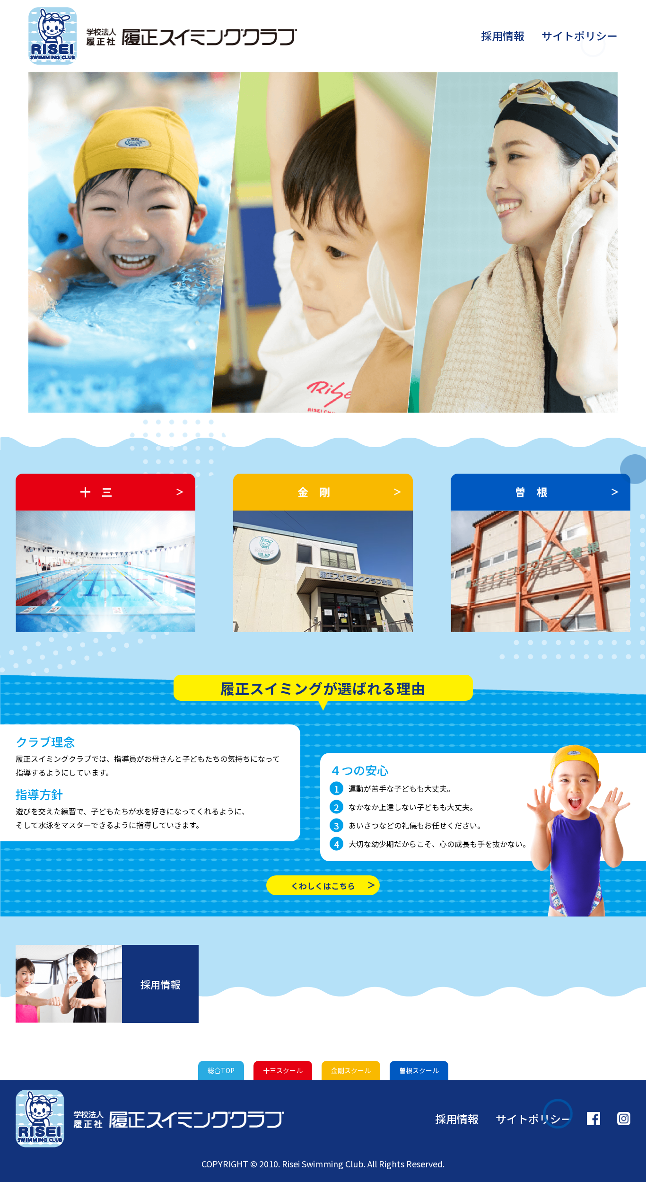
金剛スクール (351, 1070)
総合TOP (221, 1070)
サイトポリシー (579, 35)
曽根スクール (419, 1070)
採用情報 (502, 35)
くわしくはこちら (323, 885)
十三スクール (283, 1070)
